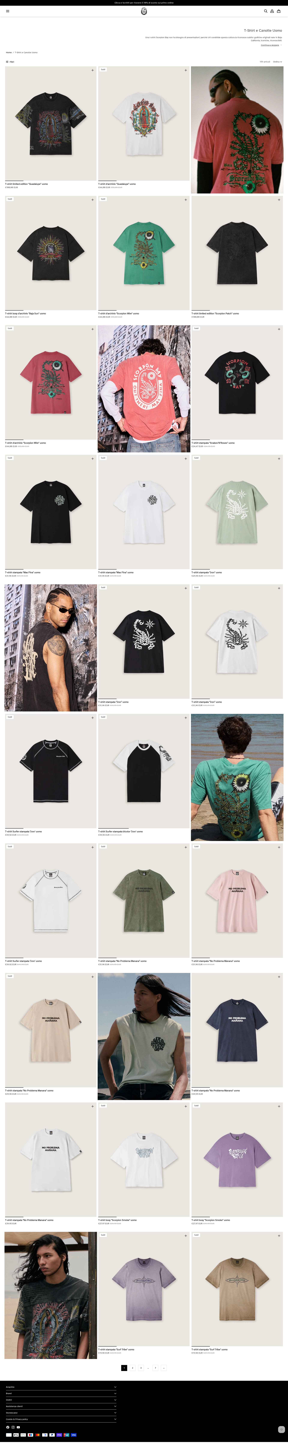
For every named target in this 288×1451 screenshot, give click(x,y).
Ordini (9, 1400)
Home (9, 52)
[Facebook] (8, 1427)
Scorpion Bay (20, 1446)
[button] (277, 62)
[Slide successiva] (91, 123)
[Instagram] (13, 1427)
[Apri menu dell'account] (272, 11)
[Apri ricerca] (265, 11)
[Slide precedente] (9, 123)
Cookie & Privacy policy (17, 1419)
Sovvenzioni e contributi (39, 1446)
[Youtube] (18, 1427)
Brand (9, 1393)
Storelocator (12, 1413)
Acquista (10, 1387)
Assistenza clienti (14, 1406)
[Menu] (7, 11)
